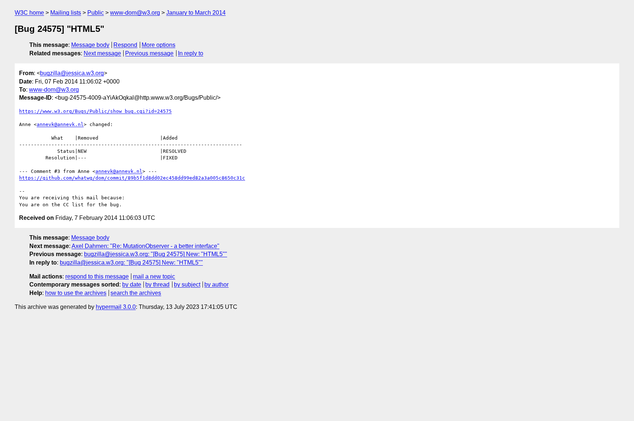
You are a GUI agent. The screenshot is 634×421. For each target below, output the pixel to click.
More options (158, 45)
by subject (187, 284)
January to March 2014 (196, 13)
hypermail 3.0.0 (116, 307)
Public (95, 13)
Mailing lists (65, 13)
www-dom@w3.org (135, 13)
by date (131, 284)
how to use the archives (75, 293)
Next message (102, 53)
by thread (157, 284)
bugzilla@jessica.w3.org (72, 73)
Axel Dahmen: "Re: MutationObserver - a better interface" (145, 246)
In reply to (190, 53)
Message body (90, 45)
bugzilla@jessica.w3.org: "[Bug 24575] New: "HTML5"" (155, 254)
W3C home (29, 13)
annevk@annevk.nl (60, 124)
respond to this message (97, 276)
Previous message (149, 53)
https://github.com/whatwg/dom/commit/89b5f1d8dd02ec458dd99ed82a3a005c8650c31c (132, 178)
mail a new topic (154, 276)
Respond (125, 45)
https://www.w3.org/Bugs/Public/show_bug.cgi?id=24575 (95, 111)
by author (216, 284)
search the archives (135, 293)
